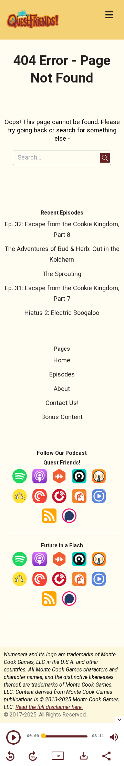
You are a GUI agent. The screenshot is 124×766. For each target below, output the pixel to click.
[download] (84, 756)
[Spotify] (19, 481)
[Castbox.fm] (59, 481)
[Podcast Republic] (99, 501)
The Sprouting (61, 273)
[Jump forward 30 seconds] (33, 756)
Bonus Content (62, 416)
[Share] (106, 755)
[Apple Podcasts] (39, 481)
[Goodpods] (19, 501)
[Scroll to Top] (110, 703)
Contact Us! (62, 402)
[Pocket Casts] (39, 501)
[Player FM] (59, 501)
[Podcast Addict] (79, 501)
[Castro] (79, 481)
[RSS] (49, 520)
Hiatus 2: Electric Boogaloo (61, 312)
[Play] (13, 737)
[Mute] (114, 737)
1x (58, 756)
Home (61, 360)
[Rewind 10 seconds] (10, 756)
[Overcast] (99, 481)
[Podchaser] (69, 520)
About (62, 388)
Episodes (62, 374)
